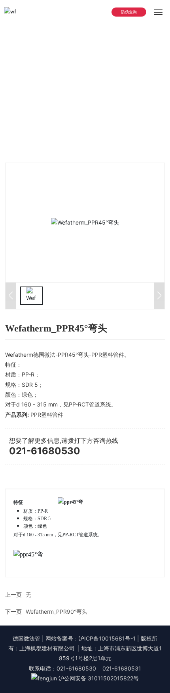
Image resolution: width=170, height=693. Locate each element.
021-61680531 (121, 668)
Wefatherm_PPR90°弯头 (56, 611)
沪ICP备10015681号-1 (107, 638)
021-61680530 (44, 451)
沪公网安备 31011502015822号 (99, 678)
